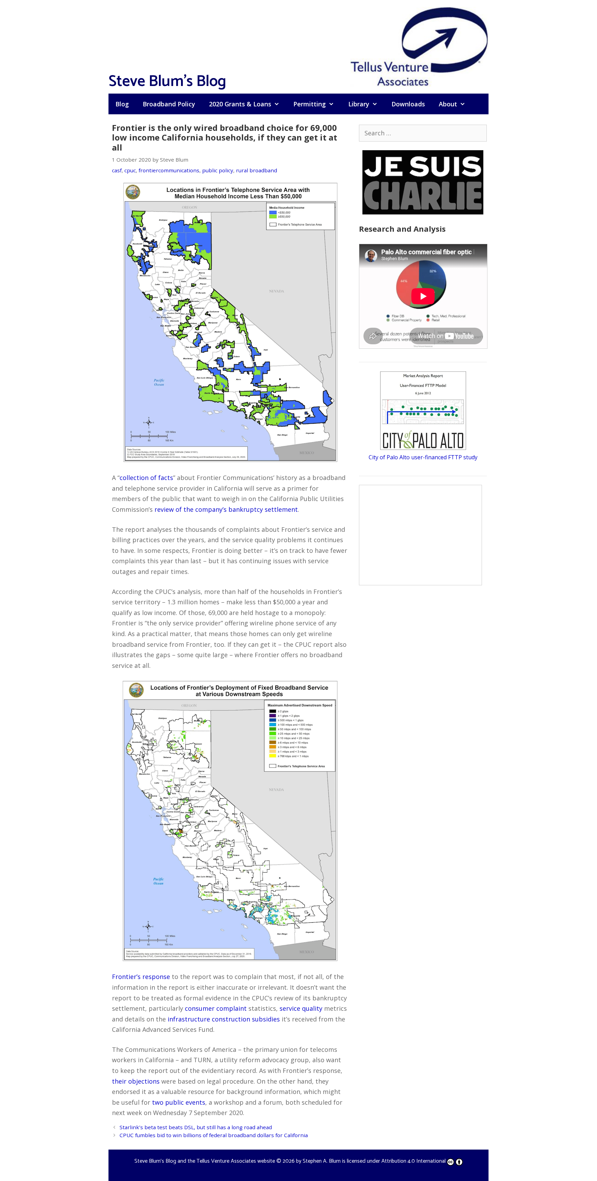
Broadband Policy (169, 104)
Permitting (309, 104)
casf (117, 170)
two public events (178, 1102)
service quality (300, 1008)
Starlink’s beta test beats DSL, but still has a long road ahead (196, 1127)
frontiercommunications (169, 170)
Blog (122, 104)
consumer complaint (216, 1008)
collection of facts (146, 477)
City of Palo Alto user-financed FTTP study (423, 457)
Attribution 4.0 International (413, 1161)
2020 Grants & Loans (240, 104)
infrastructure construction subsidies (224, 1019)
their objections (136, 1081)
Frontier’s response (141, 976)
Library (358, 104)
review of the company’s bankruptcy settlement (226, 509)
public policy (217, 170)
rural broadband (256, 170)
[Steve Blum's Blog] (419, 46)
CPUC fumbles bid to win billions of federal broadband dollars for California (214, 1135)
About (448, 104)
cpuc (130, 170)
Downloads (408, 104)
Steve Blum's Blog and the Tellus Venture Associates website (204, 1161)
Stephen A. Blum (322, 1161)
